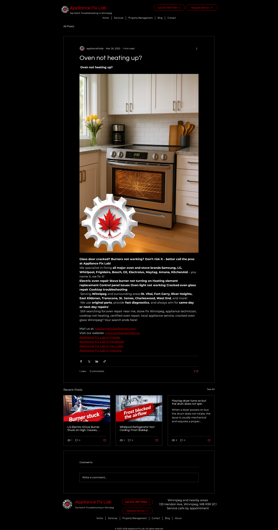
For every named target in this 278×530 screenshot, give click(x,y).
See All (211, 389)
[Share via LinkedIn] (96, 361)
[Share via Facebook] (81, 361)
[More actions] (197, 48)
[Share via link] (104, 361)
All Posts (68, 26)
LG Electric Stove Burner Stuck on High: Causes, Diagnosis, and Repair (83, 428)
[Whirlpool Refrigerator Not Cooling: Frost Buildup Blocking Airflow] (139, 408)
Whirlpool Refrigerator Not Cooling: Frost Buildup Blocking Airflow (137, 428)
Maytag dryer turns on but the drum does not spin (189, 402)
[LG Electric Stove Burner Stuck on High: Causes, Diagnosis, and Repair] (87, 408)
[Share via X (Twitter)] (88, 361)
